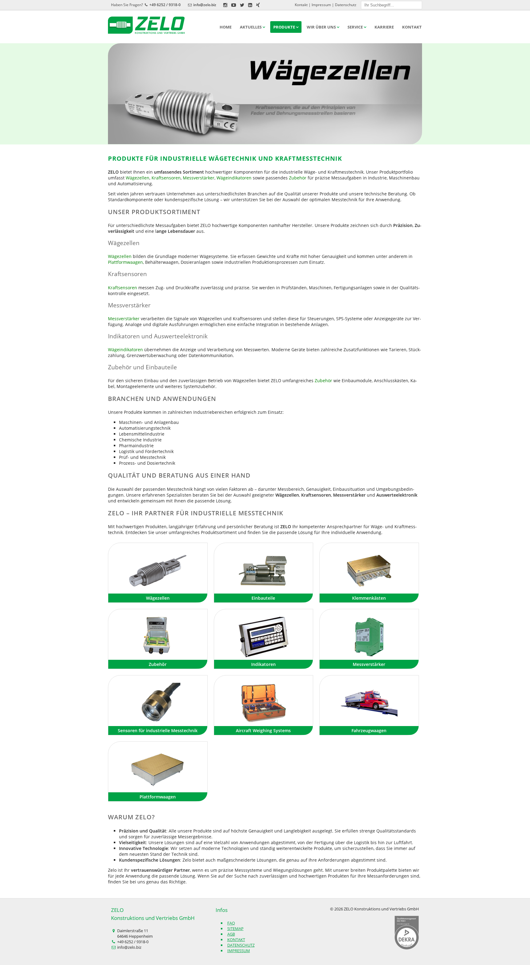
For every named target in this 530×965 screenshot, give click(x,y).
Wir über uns (321, 27)
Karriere (384, 27)
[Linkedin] (250, 4)
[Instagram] (225, 4)
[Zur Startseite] (149, 25)
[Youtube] (233, 4)
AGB (231, 934)
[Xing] (258, 4)
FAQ (231, 923)
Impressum (321, 4)
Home (226, 27)
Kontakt (301, 4)
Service (355, 27)
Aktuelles (251, 27)
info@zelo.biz (204, 4)
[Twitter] (242, 4)
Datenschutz (345, 4)
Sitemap (235, 928)
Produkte (284, 27)
